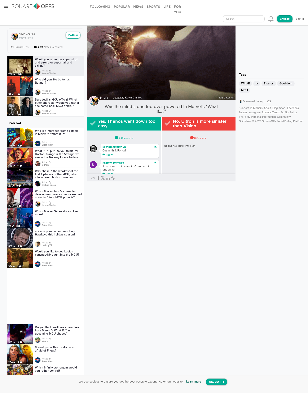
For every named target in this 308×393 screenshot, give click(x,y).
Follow (73, 35)
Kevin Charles (27, 34)
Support (244, 108)
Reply (109, 154)
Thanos (269, 83)
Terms (276, 112)
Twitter (243, 112)
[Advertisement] (45, 296)
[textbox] (243, 19)
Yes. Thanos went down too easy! (126, 124)
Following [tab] (100, 7)
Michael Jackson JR (114, 147)
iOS (269, 101)
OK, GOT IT (216, 382)
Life (106, 98)
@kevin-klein (26, 37)
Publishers (256, 108)
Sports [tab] (153, 7)
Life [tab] (167, 7)
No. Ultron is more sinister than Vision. (199, 124)
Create (285, 19)
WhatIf (245, 83)
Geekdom (286, 83)
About (267, 108)
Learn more (193, 381)
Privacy (266, 112)
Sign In (300, 19)
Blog (275, 108)
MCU (244, 90)
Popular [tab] (122, 7)
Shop (282, 108)
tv (257, 83)
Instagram (254, 112)
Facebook (293, 108)
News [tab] (138, 7)
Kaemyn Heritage (113, 162)
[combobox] (244, 18)
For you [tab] (177, 9)
